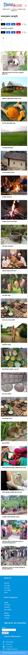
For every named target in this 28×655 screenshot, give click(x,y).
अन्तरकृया (6, 618)
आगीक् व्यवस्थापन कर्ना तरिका (9, 221)
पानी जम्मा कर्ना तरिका (7, 246)
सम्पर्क (5, 592)
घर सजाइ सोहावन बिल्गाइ (8, 172)
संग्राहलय (6, 613)
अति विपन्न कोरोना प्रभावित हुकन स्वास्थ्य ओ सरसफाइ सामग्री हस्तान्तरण (12, 542)
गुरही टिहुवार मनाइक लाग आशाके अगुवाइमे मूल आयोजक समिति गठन (13, 568)
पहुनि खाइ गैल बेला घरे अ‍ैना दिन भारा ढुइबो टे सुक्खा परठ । (13, 73)
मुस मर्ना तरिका (5, 443)
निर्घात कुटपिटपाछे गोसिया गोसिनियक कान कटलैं (14, 467)
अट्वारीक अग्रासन (6, 344)
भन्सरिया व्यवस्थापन (7, 197)
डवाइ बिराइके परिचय (7, 418)
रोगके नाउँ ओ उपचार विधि (8, 320)
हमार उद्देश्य (7, 585)
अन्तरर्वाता (6, 607)
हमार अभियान (8, 610)
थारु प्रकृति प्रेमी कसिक (7, 148)
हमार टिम (6, 583)
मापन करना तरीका (6, 394)
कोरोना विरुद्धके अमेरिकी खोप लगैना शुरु (12, 492)
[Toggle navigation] (25, 6)
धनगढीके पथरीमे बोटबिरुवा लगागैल (10, 517)
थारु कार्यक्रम (7, 590)
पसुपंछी (6, 602)
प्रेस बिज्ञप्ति (7, 615)
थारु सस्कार (7, 605)
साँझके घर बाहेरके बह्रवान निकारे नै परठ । (12, 98)
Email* (4, 627)
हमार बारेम (7, 588)
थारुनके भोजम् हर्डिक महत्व (8, 123)
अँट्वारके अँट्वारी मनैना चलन (9, 271)
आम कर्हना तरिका (6, 295)
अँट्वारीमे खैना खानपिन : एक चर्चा (10, 369)
